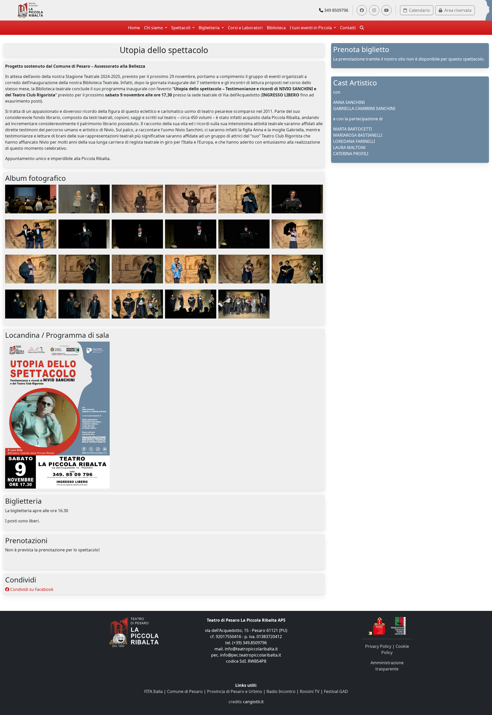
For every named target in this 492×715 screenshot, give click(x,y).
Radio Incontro (280, 691)
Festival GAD (336, 691)
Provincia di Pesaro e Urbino (234, 691)
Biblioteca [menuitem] (276, 28)
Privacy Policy (378, 646)
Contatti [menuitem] (348, 28)
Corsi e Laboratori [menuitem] (245, 28)
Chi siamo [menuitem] (154, 28)
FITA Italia (153, 691)
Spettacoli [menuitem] (181, 28)
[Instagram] (374, 10)
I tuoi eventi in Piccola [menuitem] (311, 28)
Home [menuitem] (134, 28)
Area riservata (457, 10)
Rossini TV (310, 691)
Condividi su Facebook (31, 589)
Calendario (419, 10)
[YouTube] (386, 10)
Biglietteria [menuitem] (210, 28)
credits (235, 701)
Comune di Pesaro (185, 691)
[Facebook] (362, 10)
